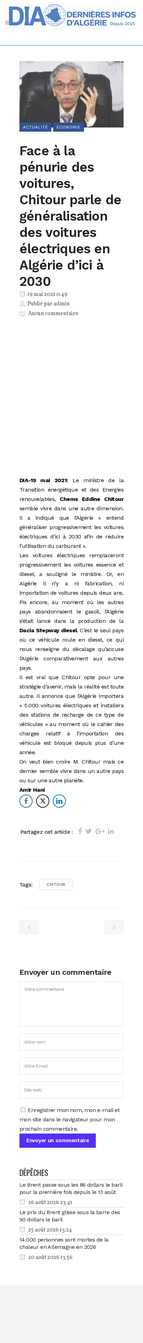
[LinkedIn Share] (59, 801)
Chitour (56, 884)
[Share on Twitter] (88, 831)
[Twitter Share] (42, 801)
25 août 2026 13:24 (49, 1230)
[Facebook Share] (26, 801)
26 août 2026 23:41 (49, 1202)
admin (61, 304)
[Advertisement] (71, 398)
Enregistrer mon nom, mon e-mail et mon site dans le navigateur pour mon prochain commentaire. (69, 1119)
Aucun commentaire (53, 314)
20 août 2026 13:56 (50, 1257)
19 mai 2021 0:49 (46, 294)
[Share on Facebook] (80, 831)
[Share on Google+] (99, 831)
